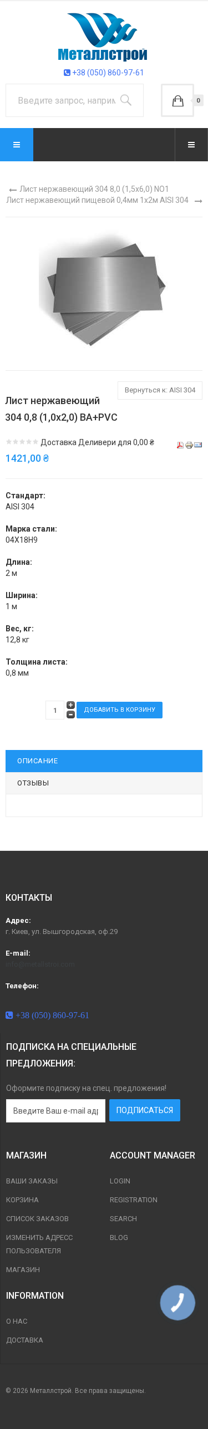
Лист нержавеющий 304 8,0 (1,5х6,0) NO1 (94, 189)
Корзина (22, 1200)
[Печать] (189, 444)
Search (123, 1218)
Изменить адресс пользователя (39, 1244)
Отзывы (33, 783)
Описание (37, 761)
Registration (134, 1200)
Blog (119, 1237)
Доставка (24, 1340)
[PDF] (180, 444)
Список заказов (37, 1218)
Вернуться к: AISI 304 (160, 390)
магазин (23, 1269)
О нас (16, 1321)
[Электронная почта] (198, 444)
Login (120, 1181)
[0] (177, 100)
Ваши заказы (32, 1181)
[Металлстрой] (104, 37)
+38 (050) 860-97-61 (107, 72)
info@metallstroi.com (40, 964)
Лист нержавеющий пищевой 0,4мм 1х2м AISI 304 (97, 200)
